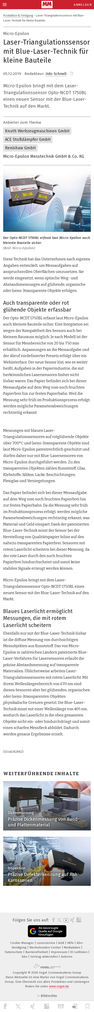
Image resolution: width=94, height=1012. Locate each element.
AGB (61, 943)
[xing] (33, 1006)
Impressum (59, 952)
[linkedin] (47, 1006)
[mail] (61, 1006)
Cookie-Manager (22, 943)
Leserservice (46, 943)
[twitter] (18, 1006)
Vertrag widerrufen (44, 957)
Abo (25, 957)
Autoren (66, 957)
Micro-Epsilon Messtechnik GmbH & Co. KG (43, 156)
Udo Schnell (56, 73)
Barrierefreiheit (37, 952)
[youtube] (65, 920)
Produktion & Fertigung (18, 15)
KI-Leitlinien (79, 952)
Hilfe (71, 943)
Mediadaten (72, 947)
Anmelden (83, 5)
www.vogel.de (59, 986)
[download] (74, 1006)
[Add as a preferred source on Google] (47, 931)
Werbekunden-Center (45, 947)
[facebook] (6, 1006)
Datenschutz (14, 952)
